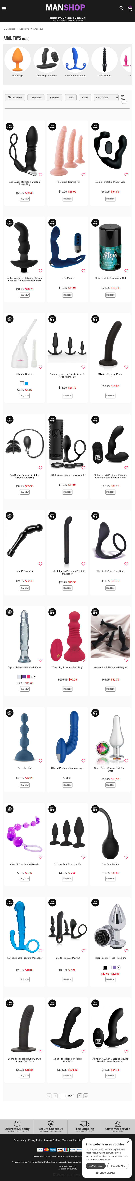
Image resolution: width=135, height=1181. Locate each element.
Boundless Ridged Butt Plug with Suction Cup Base (24, 1060)
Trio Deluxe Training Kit (67, 181)
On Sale (123, 97)
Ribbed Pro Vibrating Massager (67, 768)
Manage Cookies (52, 1140)
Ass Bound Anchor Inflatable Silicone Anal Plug (24, 476)
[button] (4, 9)
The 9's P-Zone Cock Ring (110, 571)
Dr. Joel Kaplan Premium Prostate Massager (67, 572)
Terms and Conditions (72, 1140)
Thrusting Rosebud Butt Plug (67, 667)
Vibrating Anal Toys (47, 75)
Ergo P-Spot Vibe (25, 571)
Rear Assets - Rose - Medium (110, 957)
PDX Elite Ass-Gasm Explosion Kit (67, 474)
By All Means (67, 277)
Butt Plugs (17, 75)
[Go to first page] (49, 1095)
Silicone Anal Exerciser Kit (67, 864)
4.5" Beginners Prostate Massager (24, 957)
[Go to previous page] (55, 1095)
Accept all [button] (95, 1166)
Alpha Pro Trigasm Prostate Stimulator (67, 1060)
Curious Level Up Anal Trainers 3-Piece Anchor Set (67, 375)
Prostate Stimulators (75, 75)
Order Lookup (20, 1140)
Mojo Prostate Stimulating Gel (110, 277)
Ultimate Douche (24, 374)
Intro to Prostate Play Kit (67, 957)
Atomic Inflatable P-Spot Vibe (110, 181)
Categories (9, 28)
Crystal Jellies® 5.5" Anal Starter (24, 667)
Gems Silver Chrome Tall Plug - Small (110, 769)
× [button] (128, 1142)
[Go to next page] (79, 1095)
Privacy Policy (35, 1140)
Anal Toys (38, 28)
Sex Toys (24, 28)
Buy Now (25, 198)
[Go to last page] (85, 1095)
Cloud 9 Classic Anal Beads (24, 864)
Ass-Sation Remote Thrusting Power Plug (24, 183)
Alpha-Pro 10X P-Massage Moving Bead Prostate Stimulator (110, 1060)
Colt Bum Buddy (110, 864)
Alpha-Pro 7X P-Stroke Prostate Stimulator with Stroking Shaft (110, 476)
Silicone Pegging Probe (110, 374)
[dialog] (107, 1158)
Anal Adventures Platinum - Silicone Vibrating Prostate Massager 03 (24, 279)
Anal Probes (104, 75)
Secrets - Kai (24, 768)
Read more (105, 1159)
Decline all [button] (118, 1166)
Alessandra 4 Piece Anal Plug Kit (110, 667)
